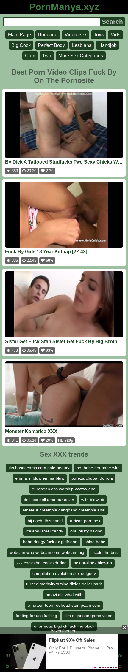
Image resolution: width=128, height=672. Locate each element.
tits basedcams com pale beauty (39, 467)
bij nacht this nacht (45, 520)
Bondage (47, 34)
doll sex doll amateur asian (49, 499)
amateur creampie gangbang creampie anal (64, 510)
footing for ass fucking (36, 615)
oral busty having (86, 531)
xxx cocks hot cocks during (41, 562)
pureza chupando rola (92, 478)
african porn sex (85, 520)
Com (30, 55)
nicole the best (105, 552)
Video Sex (76, 34)
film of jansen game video (88, 615)
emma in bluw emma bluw (39, 478)
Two (46, 55)
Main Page (19, 34)
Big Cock (21, 45)
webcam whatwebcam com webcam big (47, 552)
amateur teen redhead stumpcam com (64, 605)
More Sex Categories (80, 55)
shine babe (95, 541)
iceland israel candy (44, 531)
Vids (115, 34)
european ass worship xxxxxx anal (64, 488)
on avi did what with (64, 594)
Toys (99, 34)
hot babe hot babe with (98, 467)
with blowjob (92, 499)
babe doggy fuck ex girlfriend (50, 541)
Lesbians (81, 45)
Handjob (108, 45)
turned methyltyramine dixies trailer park (64, 583)
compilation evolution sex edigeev (64, 573)
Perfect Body (51, 45)
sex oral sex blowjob (93, 562)
